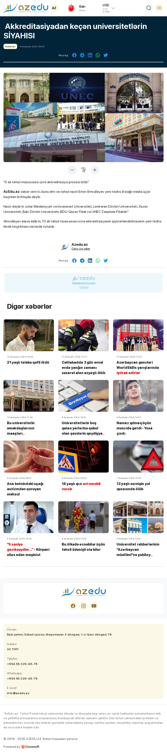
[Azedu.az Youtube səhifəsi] (94, 606)
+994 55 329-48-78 (22, 664)
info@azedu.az (18, 693)
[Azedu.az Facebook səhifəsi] (73, 606)
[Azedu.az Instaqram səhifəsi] (83, 606)
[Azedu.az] (25, 8)
